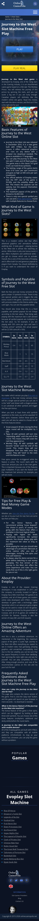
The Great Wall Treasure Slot (16, 849)
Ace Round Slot (10, 830)
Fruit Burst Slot (10, 823)
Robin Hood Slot (11, 846)
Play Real (19, 68)
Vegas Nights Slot (11, 833)
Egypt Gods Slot (10, 862)
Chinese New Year (11, 843)
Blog (19, 898)
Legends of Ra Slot (11, 817)
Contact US (20, 901)
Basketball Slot (10, 856)
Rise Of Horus (9, 811)
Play (20, 49)
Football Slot (9, 820)
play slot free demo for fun (24, 513)
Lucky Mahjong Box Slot (14, 859)
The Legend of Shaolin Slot (15, 836)
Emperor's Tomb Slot (13, 814)
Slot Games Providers (19, 895)
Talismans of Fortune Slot (14, 852)
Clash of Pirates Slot (12, 839)
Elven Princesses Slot (13, 827)
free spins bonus (25, 199)
